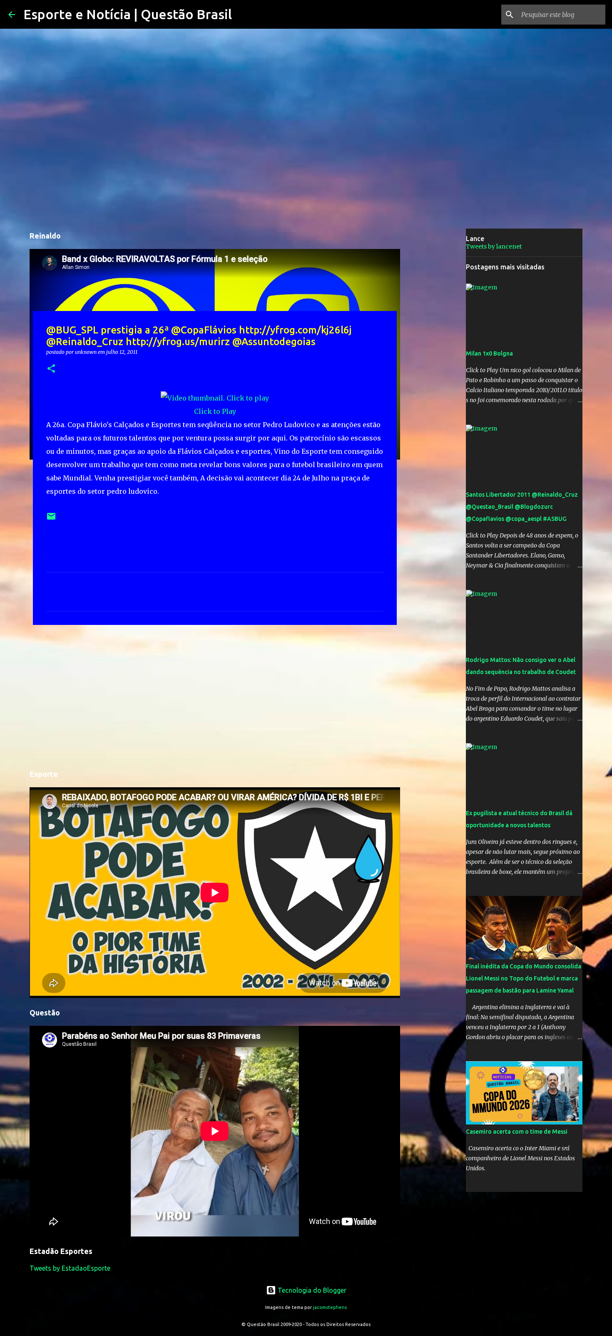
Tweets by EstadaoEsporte (70, 1268)
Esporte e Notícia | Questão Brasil (127, 14)
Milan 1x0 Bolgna (489, 353)
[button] (51, 369)
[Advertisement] (215, 695)
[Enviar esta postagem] (51, 519)
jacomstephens (330, 1307)
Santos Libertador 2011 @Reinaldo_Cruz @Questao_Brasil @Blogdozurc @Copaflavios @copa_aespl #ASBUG (522, 506)
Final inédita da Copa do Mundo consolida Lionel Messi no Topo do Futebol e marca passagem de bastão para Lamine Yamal (523, 978)
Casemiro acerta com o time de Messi (516, 1131)
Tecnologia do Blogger (311, 1290)
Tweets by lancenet (494, 246)
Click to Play (215, 411)
